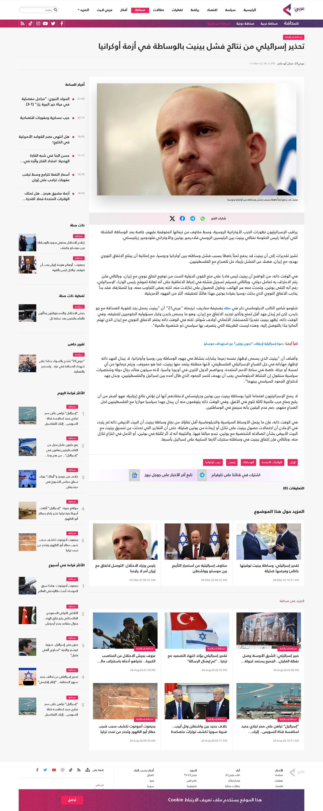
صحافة (140, 10)
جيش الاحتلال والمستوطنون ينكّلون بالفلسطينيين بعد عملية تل (61, 316)
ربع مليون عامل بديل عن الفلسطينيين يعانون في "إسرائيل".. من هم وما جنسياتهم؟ (62, 451)
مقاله (227, 308)
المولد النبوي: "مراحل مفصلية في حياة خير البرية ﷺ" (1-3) (45, 101)
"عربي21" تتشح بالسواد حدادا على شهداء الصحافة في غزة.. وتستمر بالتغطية (62, 366)
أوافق (72, 800)
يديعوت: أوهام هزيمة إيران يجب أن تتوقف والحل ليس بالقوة (62, 268)
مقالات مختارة (232, 786)
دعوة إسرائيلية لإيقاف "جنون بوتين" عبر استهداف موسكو (251, 343)
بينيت (231, 462)
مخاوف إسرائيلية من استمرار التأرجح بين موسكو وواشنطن (199, 568)
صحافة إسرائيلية (218, 23)
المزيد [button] (84, 10)
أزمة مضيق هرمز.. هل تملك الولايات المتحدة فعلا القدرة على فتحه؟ (47, 197)
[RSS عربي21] (22, 23)
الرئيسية (248, 10)
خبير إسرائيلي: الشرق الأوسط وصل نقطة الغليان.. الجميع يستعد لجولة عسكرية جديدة (271, 659)
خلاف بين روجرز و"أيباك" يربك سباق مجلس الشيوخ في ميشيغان (58, 482)
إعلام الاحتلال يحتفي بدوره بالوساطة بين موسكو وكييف (61, 245)
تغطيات (177, 10)
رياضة (195, 10)
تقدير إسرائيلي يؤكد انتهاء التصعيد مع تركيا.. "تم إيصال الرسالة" (197, 658)
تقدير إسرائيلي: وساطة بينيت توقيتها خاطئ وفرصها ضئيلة (269, 568)
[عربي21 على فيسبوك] (61, 23)
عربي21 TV (190, 775)
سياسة (230, 10)
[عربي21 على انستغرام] (38, 23)
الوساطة (248, 462)
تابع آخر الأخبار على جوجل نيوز (168, 475)
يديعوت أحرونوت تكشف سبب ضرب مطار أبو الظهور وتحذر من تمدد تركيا (127, 729)
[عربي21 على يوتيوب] (45, 23)
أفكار (123, 10)
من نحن (100, 785)
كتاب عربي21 (232, 775)
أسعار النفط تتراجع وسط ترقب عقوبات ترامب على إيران (45, 177)
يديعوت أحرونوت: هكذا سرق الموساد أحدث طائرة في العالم (58, 589)
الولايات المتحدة (272, 462)
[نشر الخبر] (172, 219)
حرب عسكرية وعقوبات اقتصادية (44, 118)
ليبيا (152, 781)
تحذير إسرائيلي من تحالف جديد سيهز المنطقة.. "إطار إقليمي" (58, 680)
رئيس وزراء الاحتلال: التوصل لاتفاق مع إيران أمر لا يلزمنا (125, 568)
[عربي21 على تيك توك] (30, 23)
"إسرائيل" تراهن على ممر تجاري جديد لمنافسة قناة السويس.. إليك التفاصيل (270, 730)
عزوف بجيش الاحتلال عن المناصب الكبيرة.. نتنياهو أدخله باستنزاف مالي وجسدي (126, 659)
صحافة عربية (269, 23)
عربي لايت (105, 10)
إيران (293, 462)
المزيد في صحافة (292, 600)
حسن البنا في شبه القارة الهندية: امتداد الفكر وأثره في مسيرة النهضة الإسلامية (46, 159)
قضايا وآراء (234, 781)
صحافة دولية (245, 23)
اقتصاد (212, 10)
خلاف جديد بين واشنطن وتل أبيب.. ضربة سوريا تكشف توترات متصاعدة (199, 729)
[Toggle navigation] (55, 10)
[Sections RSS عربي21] (87, 770)
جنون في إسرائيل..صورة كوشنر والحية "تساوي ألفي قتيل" (60, 650)
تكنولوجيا (192, 786)
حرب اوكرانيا (213, 462)
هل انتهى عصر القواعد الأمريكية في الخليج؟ (44, 139)
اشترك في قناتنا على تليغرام (236, 475)
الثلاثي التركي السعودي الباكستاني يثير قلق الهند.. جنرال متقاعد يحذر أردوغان (60, 618)
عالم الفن (192, 781)
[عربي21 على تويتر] (53, 23)
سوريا (150, 786)
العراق (150, 775)
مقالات (158, 10)
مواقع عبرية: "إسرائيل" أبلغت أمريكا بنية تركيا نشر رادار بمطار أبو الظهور (58, 513)
